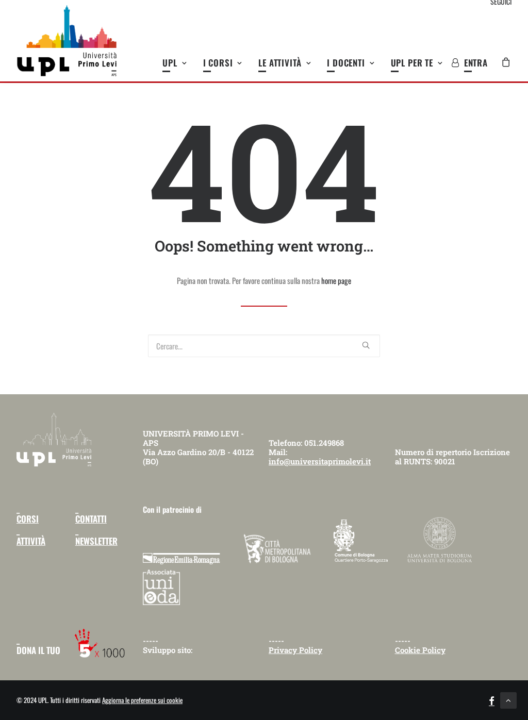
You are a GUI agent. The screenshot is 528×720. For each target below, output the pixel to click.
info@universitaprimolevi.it (320, 461)
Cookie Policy (420, 650)
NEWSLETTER (96, 540)
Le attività (279, 62)
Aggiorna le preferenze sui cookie (142, 700)
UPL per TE (412, 62)
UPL (169, 62)
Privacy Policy (295, 650)
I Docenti (346, 62)
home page (336, 280)
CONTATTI (91, 518)
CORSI (27, 518)
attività (30, 540)
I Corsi (218, 62)
